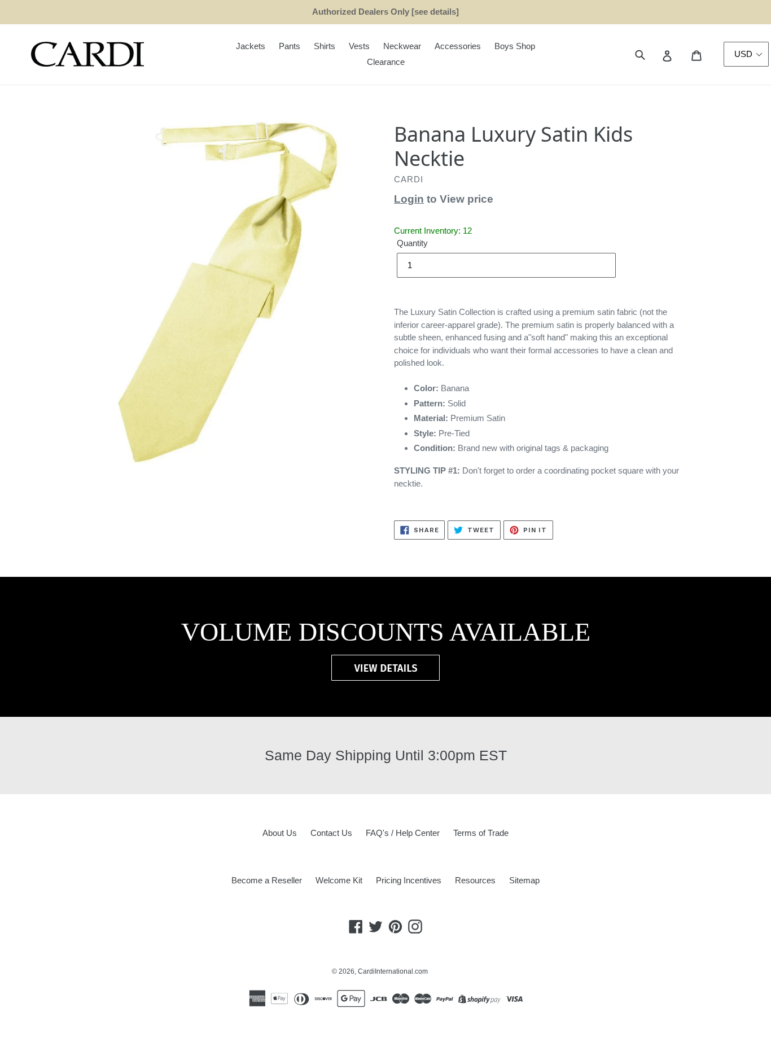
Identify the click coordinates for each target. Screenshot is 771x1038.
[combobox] (653, 54)
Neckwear (402, 46)
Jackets (250, 46)
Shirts (324, 46)
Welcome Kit (339, 880)
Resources (475, 880)
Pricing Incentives (408, 880)
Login (409, 199)
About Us (279, 833)
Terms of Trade (481, 833)
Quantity (412, 243)
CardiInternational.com (393, 971)
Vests (359, 46)
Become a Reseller (266, 880)
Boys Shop (514, 46)
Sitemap (524, 880)
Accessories (458, 46)
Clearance (386, 62)
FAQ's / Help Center (403, 833)
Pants (289, 46)
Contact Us (331, 833)
